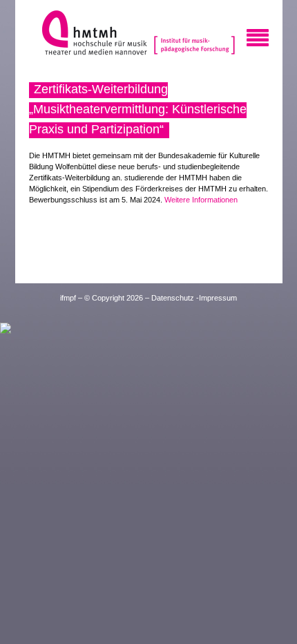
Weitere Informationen (201, 200)
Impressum (218, 298)
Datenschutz (172, 298)
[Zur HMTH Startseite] (90, 34)
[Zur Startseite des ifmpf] (193, 34)
